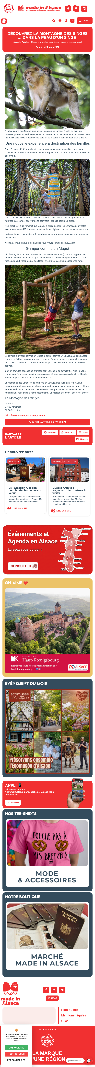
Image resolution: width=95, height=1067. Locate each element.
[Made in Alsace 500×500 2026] (47, 672)
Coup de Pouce (70, 461)
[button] (4, 21)
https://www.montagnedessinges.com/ (25, 415)
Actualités (14, 461)
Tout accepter (16, 1048)
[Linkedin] (84, 9)
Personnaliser (16, 1060)
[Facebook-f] (68, 8)
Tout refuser (16, 1054)
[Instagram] (76, 8)
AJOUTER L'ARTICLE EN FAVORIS (46, 422)
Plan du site (70, 1010)
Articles (25, 42)
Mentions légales (73, 1015)
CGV (64, 1021)
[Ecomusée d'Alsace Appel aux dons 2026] (47, 773)
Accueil (16, 42)
